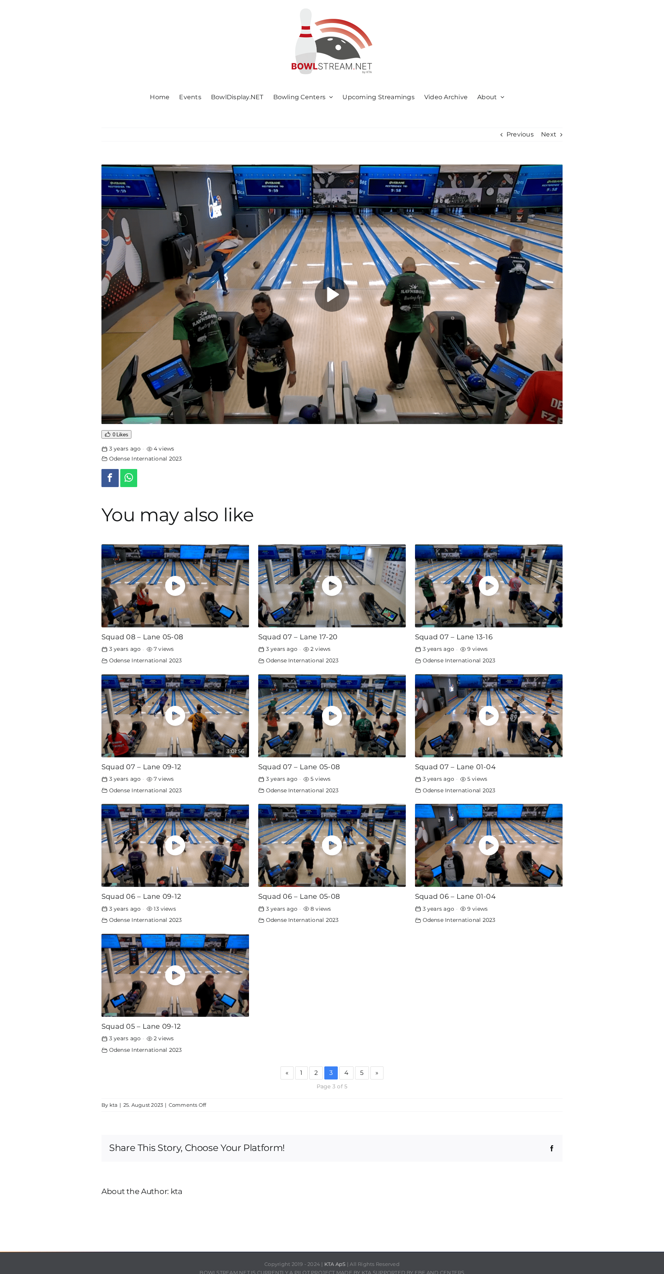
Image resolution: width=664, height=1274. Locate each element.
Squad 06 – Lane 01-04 (455, 896)
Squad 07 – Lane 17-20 (297, 637)
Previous (520, 134)
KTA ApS (335, 1264)
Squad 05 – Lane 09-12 (141, 1026)
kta (114, 1105)
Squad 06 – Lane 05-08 (299, 896)
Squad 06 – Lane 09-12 (141, 896)
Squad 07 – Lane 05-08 (299, 767)
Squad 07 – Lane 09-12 (141, 767)
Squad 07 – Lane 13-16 (454, 637)
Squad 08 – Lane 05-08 (142, 637)
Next (548, 134)
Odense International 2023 (145, 458)
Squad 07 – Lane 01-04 (455, 767)
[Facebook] (110, 478)
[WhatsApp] (129, 478)
